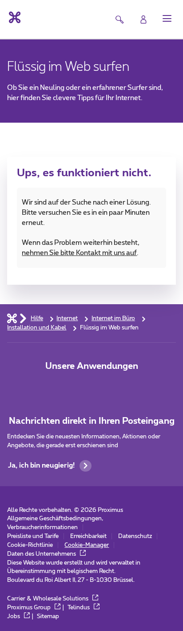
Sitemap (48, 616)
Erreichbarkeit (88, 536)
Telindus (79, 607)
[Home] (12, 319)
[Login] (143, 19)
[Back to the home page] (13, 17)
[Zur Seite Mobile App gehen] (64, 386)
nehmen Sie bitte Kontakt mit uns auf (79, 253)
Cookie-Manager (86, 545)
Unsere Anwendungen (91, 366)
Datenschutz (135, 536)
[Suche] (119, 19)
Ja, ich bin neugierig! (41, 465)
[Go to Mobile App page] (91, 386)
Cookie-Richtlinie (30, 545)
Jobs (14, 616)
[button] (167, 18)
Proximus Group (29, 607)
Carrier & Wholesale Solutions (48, 599)
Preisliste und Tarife (33, 536)
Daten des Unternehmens (42, 554)
